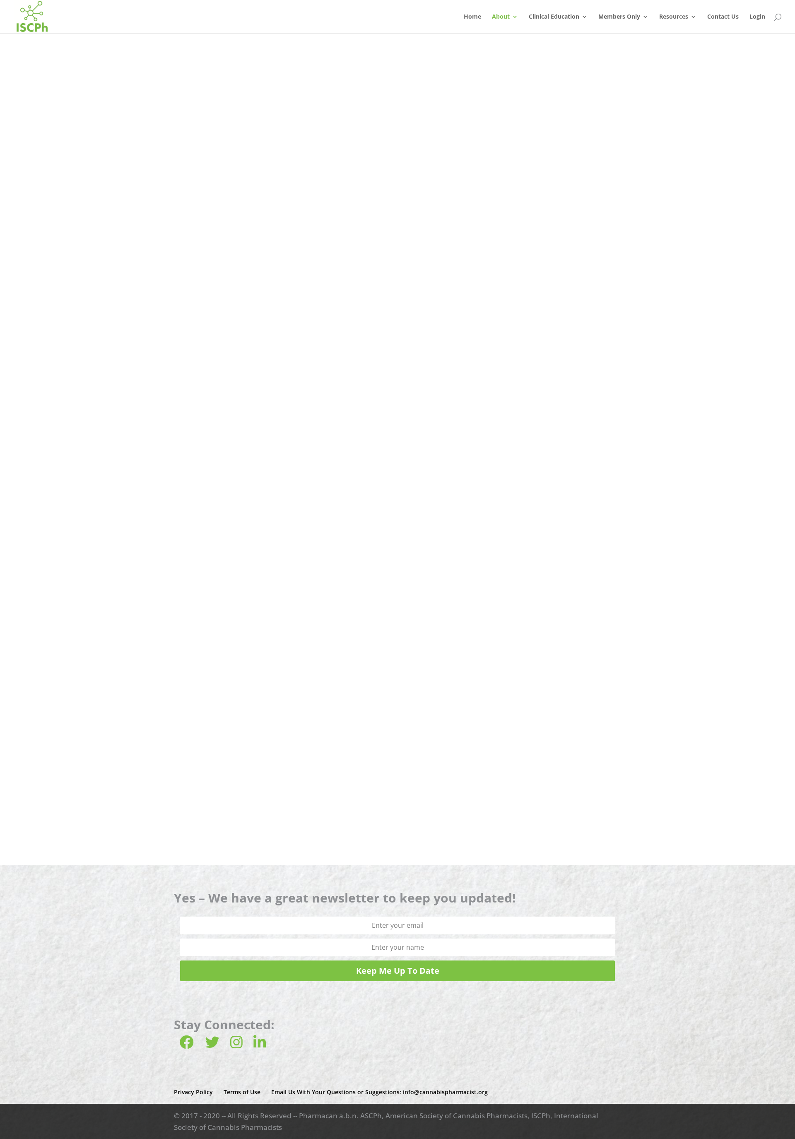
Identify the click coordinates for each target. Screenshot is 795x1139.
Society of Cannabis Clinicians (374, 255)
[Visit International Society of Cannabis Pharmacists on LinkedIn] (259, 1045)
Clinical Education (554, 17)
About (501, 17)
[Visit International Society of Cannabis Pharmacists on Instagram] (236, 1045)
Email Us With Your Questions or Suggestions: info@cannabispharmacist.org (379, 1092)
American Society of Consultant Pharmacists (397, 160)
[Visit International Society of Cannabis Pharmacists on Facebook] (187, 1045)
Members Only (619, 17)
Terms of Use (242, 1092)
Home (472, 17)
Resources (673, 17)
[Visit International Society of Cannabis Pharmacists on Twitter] (212, 1045)
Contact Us (723, 17)
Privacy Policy (193, 1092)
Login (757, 17)
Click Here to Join (398, 820)
